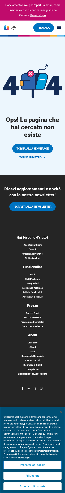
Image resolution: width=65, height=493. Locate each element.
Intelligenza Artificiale (32, 288)
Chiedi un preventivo (32, 253)
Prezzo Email (32, 313)
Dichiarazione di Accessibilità (32, 373)
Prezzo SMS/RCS (32, 317)
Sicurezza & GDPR (32, 365)
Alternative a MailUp (33, 296)
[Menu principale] (57, 27)
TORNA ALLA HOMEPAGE (32, 148)
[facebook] (23, 388)
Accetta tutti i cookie (32, 486)
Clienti (32, 347)
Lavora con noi (32, 360)
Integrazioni (32, 283)
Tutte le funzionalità (32, 292)
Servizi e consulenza (32, 326)
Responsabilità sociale (32, 356)
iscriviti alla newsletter (32, 206)
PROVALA (43, 27)
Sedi (32, 351)
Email (32, 274)
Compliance (32, 369)
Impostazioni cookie (32, 465)
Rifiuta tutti (32, 475)
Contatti (32, 249)
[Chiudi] (61, 412)
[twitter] (35, 388)
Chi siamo (32, 342)
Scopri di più (38, 15)
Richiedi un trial (32, 258)
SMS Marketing (32, 279)
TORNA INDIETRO (30, 157)
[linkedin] (29, 388)
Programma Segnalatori (32, 322)
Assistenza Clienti (33, 245)
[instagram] (41, 388)
